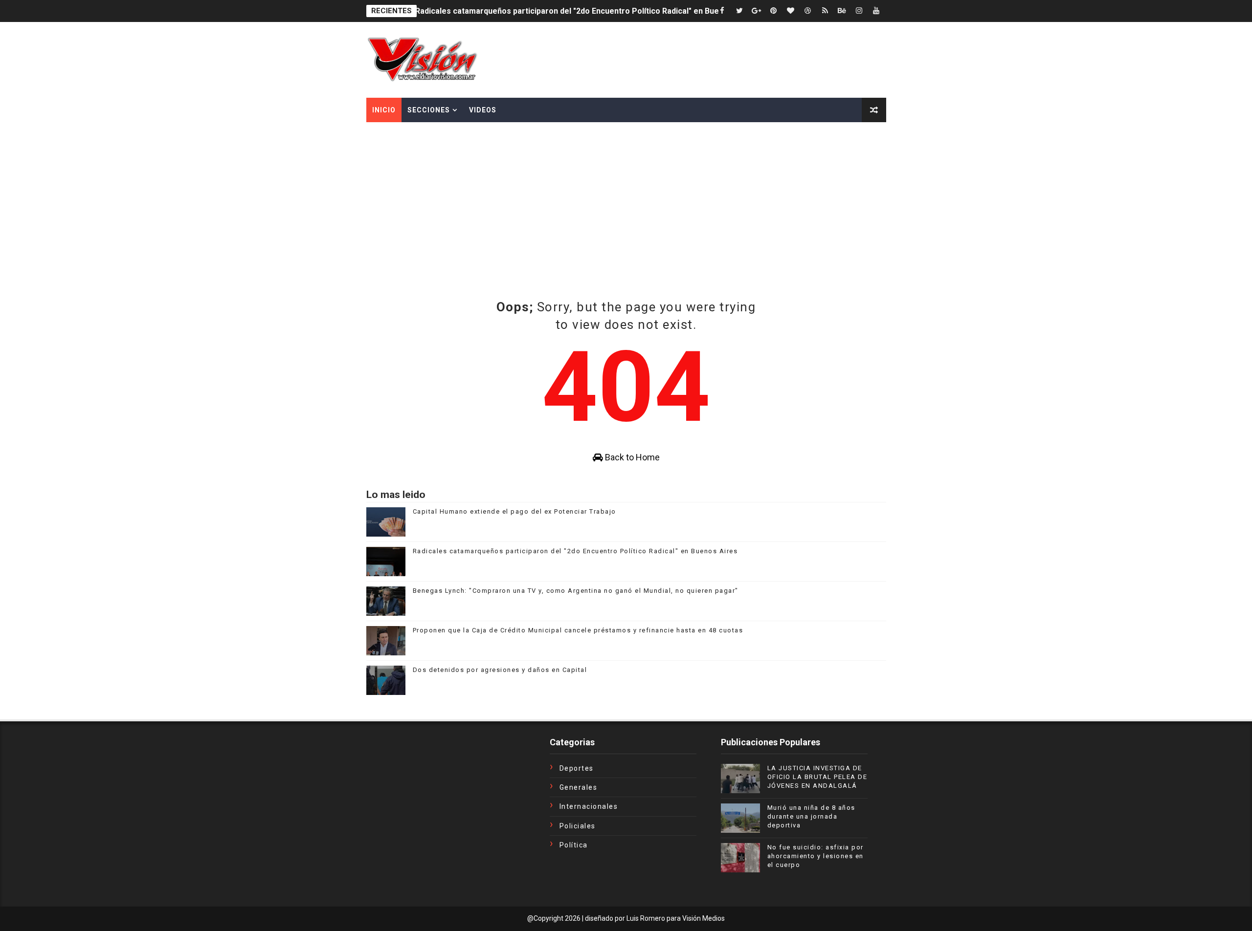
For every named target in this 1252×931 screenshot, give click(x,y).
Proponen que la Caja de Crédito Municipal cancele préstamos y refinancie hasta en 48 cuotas (578, 630)
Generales (578, 787)
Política (573, 845)
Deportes (576, 768)
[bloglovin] (790, 11)
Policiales (577, 826)
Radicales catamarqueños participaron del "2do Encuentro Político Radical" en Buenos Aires (585, 11)
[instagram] (859, 11)
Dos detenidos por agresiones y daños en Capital (500, 669)
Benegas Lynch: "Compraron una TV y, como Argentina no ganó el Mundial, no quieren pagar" (575, 590)
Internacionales (588, 806)
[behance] (842, 11)
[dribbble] (808, 11)
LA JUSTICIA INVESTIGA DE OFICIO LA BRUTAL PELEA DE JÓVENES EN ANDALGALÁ (817, 776)
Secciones (428, 110)
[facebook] (722, 11)
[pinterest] (773, 11)
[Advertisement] (626, 195)
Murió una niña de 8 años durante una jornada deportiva (811, 816)
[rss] (825, 11)
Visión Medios (703, 918)
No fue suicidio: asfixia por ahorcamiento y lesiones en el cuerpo (815, 856)
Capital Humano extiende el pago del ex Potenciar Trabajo (514, 511)
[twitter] (739, 11)
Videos (482, 110)
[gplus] (756, 11)
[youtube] (876, 11)
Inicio (384, 110)
